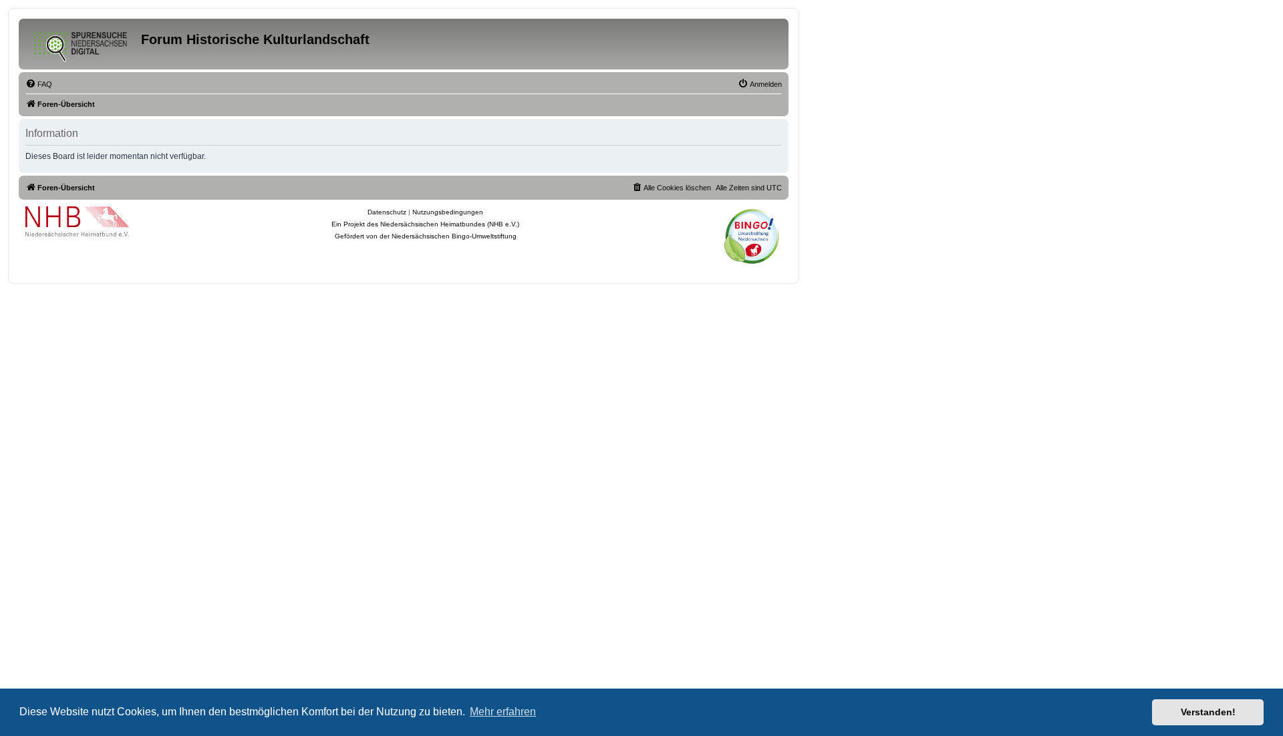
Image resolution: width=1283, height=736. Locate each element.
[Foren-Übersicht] (81, 44)
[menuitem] (38, 84)
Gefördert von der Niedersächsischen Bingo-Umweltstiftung (426, 236)
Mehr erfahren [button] (503, 711)
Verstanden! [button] (1208, 712)
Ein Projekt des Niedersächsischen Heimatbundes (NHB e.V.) (425, 224)
